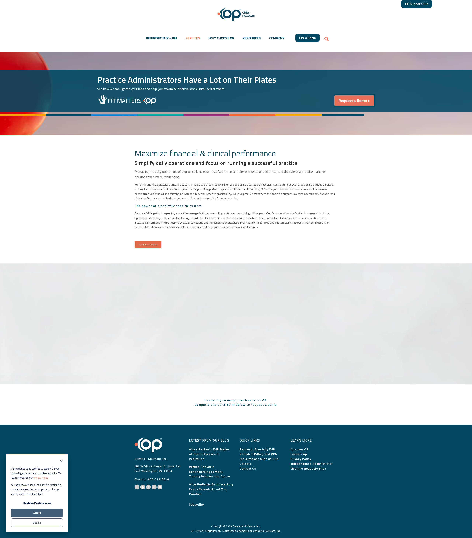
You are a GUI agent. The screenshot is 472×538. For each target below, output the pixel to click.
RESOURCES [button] (252, 38)
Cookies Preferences (37, 503)
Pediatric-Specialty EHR (257, 449)
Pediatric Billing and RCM (259, 454)
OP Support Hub (416, 3)
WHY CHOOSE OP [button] (221, 38)
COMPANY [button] (277, 38)
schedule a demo (147, 244)
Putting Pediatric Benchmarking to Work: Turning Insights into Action (209, 471)
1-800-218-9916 (157, 479)
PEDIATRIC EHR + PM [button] (161, 38)
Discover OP (299, 449)
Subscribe (196, 504)
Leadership (298, 454)
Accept (37, 513)
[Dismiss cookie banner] (61, 461)
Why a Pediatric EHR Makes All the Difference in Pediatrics (209, 454)
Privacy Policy (40, 478)
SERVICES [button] (192, 38)
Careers (245, 463)
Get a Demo (307, 37)
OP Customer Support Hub (259, 459)
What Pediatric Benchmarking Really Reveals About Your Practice (211, 489)
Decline (37, 523)
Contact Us (248, 468)
